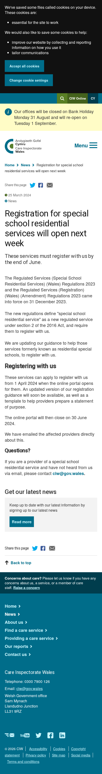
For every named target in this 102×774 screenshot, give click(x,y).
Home (9, 164)
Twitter (33, 186)
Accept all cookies (24, 66)
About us (14, 622)
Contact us (16, 654)
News (25, 164)
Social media (80, 755)
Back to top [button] (21, 562)
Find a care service (24, 630)
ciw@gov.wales (29, 688)
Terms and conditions (23, 761)
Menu (81, 145)
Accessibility (38, 748)
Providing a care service (29, 638)
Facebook (41, 186)
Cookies (59, 748)
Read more (23, 521)
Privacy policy (36, 755)
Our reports (16, 646)
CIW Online (77, 100)
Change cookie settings (28, 80)
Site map (58, 755)
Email (50, 186)
